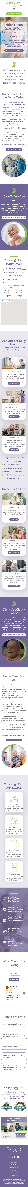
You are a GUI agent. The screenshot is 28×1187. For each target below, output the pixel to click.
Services (14, 1164)
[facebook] (9, 1157)
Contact (14, 1176)
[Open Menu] (14, 9)
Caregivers (14, 1173)
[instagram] (12, 1157)
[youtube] (18, 1157)
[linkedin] (15, 1157)
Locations (14, 1167)
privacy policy (15, 1185)
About (14, 1170)
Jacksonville (20, 290)
